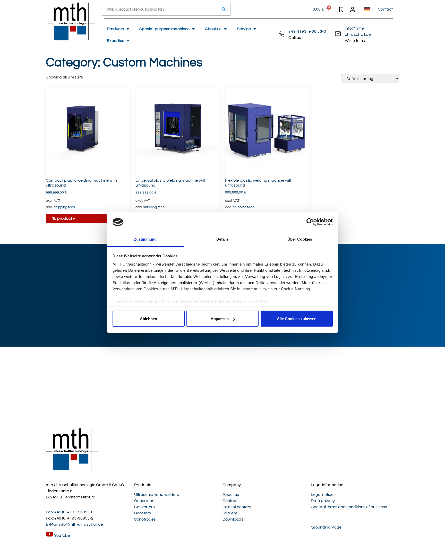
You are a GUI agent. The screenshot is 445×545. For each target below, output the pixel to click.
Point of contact (236, 507)
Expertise (115, 41)
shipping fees (64, 207)
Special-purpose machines (164, 29)
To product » (63, 218)
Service (244, 29)
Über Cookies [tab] (299, 239)
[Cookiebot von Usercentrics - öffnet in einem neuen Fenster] (310, 222)
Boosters (142, 513)
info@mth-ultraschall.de (358, 34)
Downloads (232, 519)
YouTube (61, 535)
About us (213, 29)
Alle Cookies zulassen (296, 319)
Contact (385, 9)
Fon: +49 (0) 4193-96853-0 (69, 512)
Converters (144, 507)
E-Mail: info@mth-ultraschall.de (74, 524)
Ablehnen (148, 319)
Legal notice (322, 495)
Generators (145, 501)
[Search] (223, 9)
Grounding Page (326, 527)
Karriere (229, 513)
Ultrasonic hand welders (156, 495)
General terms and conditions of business (349, 507)
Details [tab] (222, 239)
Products (115, 29)
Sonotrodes (145, 519)
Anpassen (220, 319)
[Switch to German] (366, 9)
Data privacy (323, 501)
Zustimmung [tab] (145, 239)
